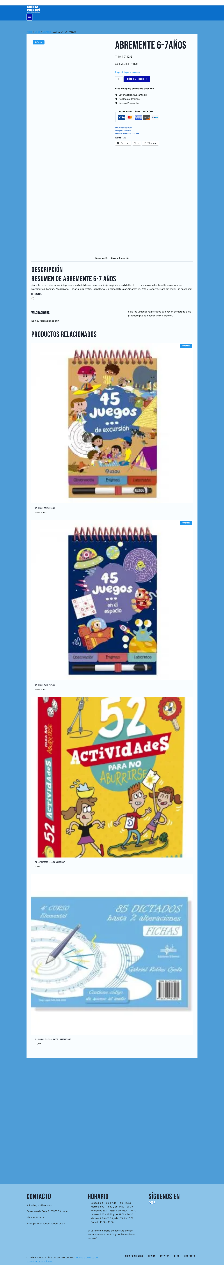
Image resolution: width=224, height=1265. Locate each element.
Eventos (164, 1256)
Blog (177, 1256)
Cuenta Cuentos (134, 1256)
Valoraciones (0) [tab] (120, 258)
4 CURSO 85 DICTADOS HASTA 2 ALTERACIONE (53, 1039)
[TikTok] (154, 1203)
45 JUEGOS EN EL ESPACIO (45, 685)
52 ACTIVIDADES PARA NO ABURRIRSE (50, 862)
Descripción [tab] (101, 258)
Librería (127, 130)
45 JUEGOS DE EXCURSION (45, 508)
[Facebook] (150, 1203)
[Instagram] (152, 1203)
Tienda (151, 1256)
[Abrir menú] (29, 17)
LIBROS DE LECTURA (131, 133)
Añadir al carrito (137, 79)
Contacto (189, 1256)
